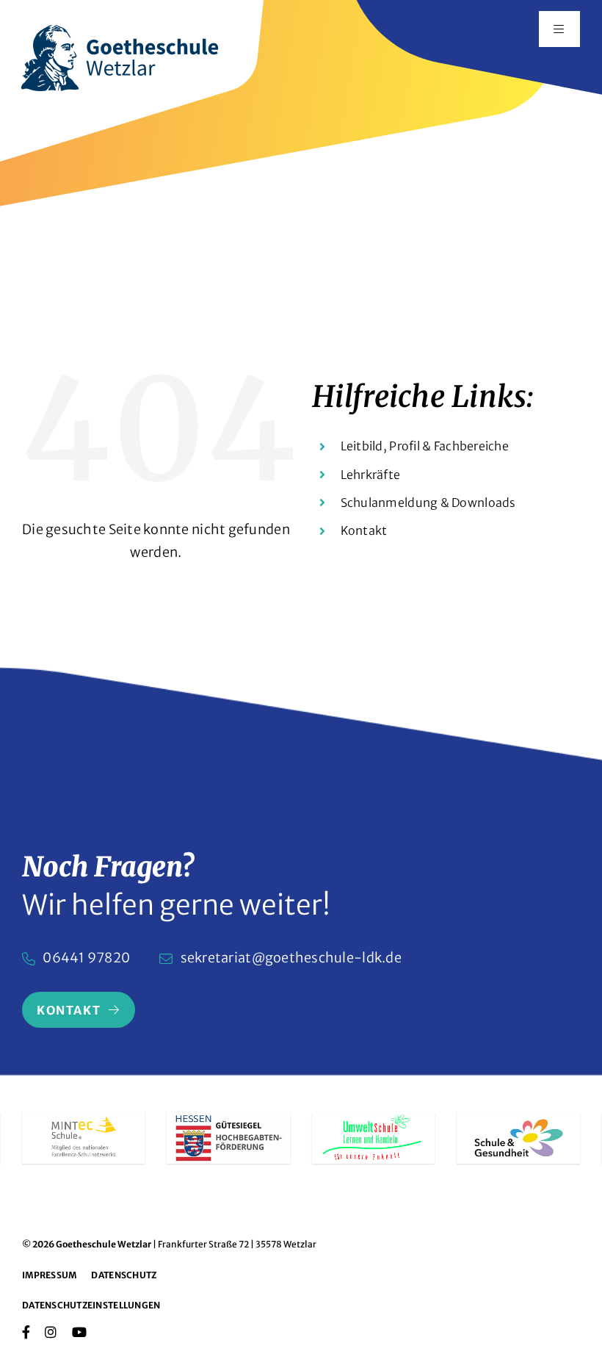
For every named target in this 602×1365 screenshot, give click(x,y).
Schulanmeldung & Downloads (428, 502)
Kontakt (364, 530)
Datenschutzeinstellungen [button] (91, 1305)
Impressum (49, 1275)
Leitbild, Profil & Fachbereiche (425, 446)
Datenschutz (123, 1275)
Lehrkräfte (371, 474)
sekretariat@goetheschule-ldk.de (291, 957)
